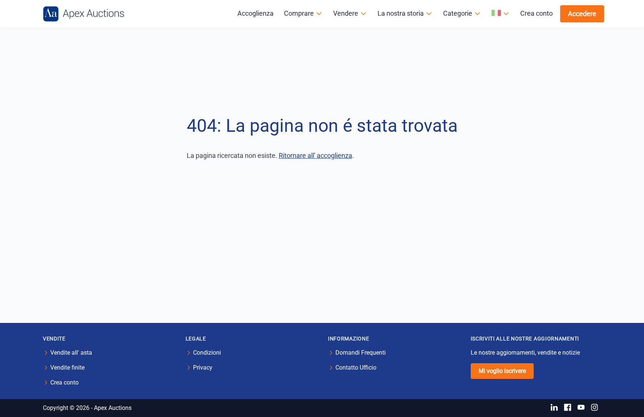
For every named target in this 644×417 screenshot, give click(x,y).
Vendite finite (67, 367)
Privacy (202, 367)
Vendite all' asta (71, 352)
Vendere (345, 13)
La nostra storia (401, 13)
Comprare (299, 13)
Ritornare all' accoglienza (315, 155)
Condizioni (207, 352)
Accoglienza (255, 13)
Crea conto (536, 13)
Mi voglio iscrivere (502, 370)
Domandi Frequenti (360, 352)
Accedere (582, 14)
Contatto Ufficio (355, 367)
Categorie (457, 13)
